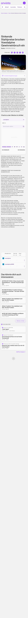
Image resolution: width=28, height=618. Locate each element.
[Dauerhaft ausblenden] (24, 75)
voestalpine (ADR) (9, 264)
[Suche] (24, 7)
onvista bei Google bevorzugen (10, 75)
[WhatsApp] (17, 53)
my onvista (13, 7)
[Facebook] (14, 53)
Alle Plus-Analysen (20, 352)
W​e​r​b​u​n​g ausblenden (18, 23)
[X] (20, 53)
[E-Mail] (23, 53)
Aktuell (7, 7)
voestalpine (8, 258)
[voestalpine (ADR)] (3, 264)
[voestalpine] (3, 258)
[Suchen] (23, 126)
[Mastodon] (12, 53)
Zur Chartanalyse (21, 149)
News (9, 13)
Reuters (3, 48)
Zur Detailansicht (5, 149)
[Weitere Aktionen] (24, 260)
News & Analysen (4, 13)
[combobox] (13, 126)
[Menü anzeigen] (2, 7)
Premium (19, 7)
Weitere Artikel (20, 321)
